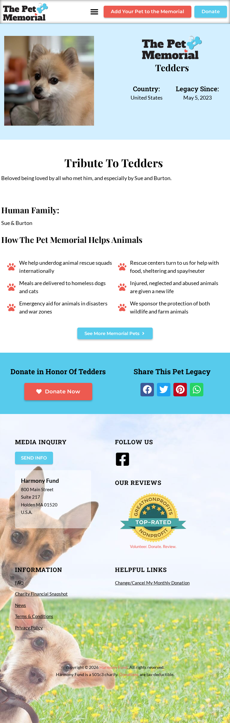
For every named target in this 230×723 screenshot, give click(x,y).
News (20, 605)
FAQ (19, 582)
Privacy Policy (29, 627)
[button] (94, 11)
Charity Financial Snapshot (41, 593)
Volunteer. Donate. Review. (153, 546)
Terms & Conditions (34, 616)
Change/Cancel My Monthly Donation (152, 582)
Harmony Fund (113, 667)
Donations (129, 674)
